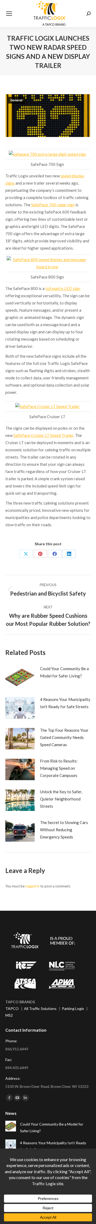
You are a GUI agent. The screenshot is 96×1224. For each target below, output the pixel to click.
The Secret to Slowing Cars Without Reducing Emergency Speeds (64, 829)
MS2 (9, 1015)
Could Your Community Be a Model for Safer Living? (64, 672)
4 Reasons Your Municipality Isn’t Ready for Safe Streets (65, 703)
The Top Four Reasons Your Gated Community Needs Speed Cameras (64, 737)
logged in (32, 886)
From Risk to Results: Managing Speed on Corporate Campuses (59, 768)
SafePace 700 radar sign (53, 204)
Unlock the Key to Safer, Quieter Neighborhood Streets (61, 799)
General (16, 100)
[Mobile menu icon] (9, 13)
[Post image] (20, 677)
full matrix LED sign (62, 288)
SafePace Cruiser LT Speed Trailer (43, 435)
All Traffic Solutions (40, 1008)
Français (26, 1216)
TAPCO (12, 1008)
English (11, 1216)
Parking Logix (73, 1008)
